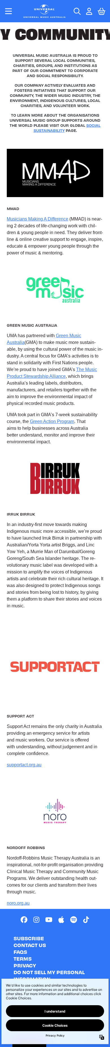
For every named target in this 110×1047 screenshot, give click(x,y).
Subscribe (29, 938)
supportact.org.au (24, 764)
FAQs (20, 951)
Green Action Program (52, 421)
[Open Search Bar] (77, 11)
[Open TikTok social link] (86, 919)
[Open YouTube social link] (49, 919)
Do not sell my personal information (49, 975)
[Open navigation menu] (8, 11)
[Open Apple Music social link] (61, 919)
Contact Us (30, 945)
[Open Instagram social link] (36, 919)
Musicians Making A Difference (37, 219)
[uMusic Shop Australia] (44, 11)
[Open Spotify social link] (73, 919)
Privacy (25, 965)
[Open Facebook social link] (24, 919)
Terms (23, 958)
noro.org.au (18, 903)
